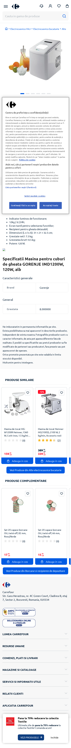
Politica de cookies (27, 159)
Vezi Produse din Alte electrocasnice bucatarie (35, 470)
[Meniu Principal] (5, 6)
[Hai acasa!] (6, 28)
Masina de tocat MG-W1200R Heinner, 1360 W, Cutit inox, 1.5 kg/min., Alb (17, 432)
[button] (67, 6)
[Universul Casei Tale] (15, 6)
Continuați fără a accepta (23, 205)
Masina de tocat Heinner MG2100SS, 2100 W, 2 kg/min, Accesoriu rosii (50, 432)
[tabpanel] (35, 59)
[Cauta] (64, 16)
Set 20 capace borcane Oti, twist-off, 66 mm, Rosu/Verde (49, 533)
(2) (59, 440)
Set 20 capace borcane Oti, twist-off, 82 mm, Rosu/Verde (15, 533)
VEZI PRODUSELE (29, 737)
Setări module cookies (34, 196)
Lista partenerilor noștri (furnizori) (20, 187)
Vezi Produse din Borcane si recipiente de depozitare (35, 570)
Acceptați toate (50, 205)
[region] (35, 155)
